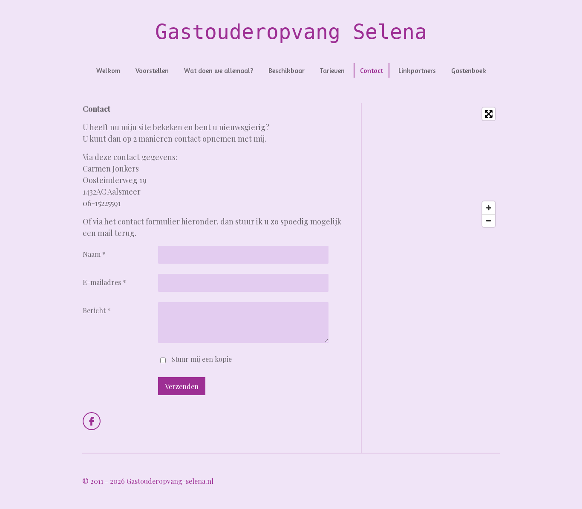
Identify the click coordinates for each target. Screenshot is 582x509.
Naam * (94, 254)
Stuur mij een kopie (201, 359)
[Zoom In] (488, 207)
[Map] (434, 167)
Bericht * (97, 310)
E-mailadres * (104, 282)
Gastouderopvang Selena (291, 32)
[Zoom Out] (488, 220)
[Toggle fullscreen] (488, 114)
